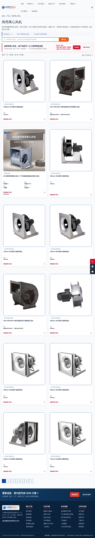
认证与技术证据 (66, 526)
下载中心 (73, 4)
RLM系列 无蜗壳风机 (41, 34)
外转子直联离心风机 (24, 34)
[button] (34, 3)
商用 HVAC (47, 514)
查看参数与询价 (24, 119)
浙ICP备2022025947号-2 (58, 535)
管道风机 (29, 520)
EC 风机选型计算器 (67, 514)
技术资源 (62, 4)
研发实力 (81, 514)
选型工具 (51, 4)
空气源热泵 (47, 520)
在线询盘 (76, 47)
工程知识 (64, 520)
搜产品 (63, 39)
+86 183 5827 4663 (63, 47)
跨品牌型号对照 (66, 511)
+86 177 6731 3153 (63, 49)
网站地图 (47, 535)
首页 (22, 4)
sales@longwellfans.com (10, 521)
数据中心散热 (48, 511)
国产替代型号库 (66, 517)
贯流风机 (29, 517)
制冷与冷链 (47, 517)
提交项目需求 (86, 494)
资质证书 (81, 517)
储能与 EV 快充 (48, 523)
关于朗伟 (24, 11)
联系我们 (35, 11)
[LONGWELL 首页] (10, 508)
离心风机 (29, 511)
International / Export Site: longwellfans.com (80, 535)
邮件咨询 (74, 494)
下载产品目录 (86, 47)
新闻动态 (81, 523)
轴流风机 (29, 514)
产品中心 (30, 4)
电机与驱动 (29, 526)
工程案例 (64, 523)
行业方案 (41, 4)
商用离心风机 (30, 523)
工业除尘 (46, 526)
